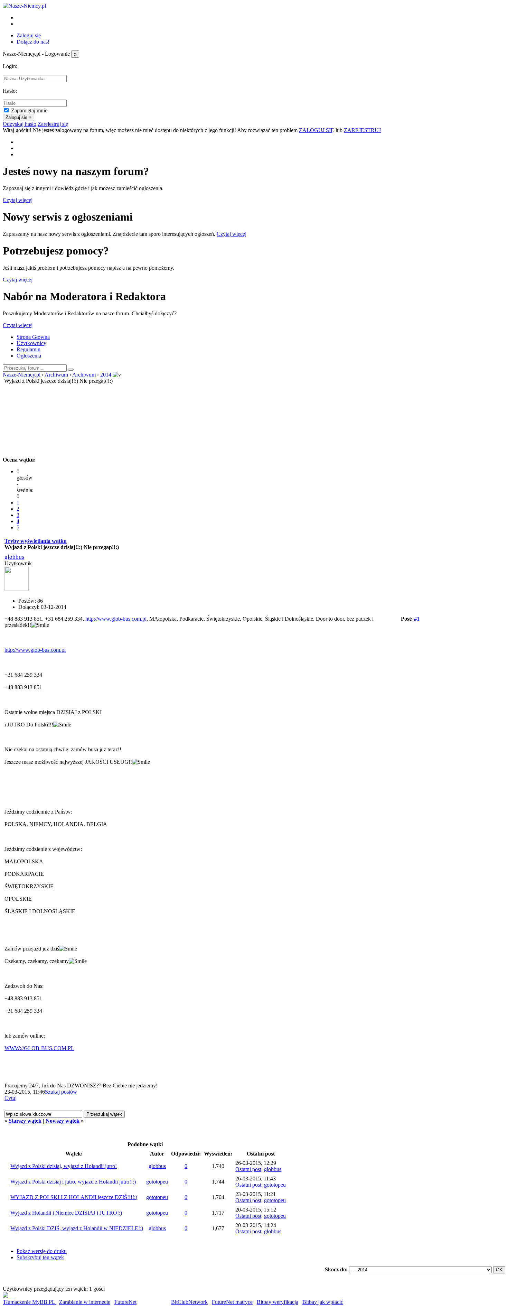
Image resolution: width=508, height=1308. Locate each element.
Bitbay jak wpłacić (322, 1302)
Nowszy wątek (62, 1121)
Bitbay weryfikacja (277, 1302)
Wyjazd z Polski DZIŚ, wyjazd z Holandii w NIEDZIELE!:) (76, 1228)
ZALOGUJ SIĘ (316, 130)
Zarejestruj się (53, 124)
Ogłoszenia (29, 356)
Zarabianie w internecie (84, 1302)
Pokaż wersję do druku (42, 1251)
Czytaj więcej (17, 200)
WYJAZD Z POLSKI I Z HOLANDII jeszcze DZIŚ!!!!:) (73, 1197)
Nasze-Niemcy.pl (21, 375)
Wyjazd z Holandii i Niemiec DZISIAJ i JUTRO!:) (66, 1213)
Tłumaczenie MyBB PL (29, 1302)
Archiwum (56, 375)
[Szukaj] (71, 370)
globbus (14, 557)
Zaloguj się (29, 35)
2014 (105, 375)
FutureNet (125, 1302)
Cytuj (10, 1098)
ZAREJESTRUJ (362, 130)
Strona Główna (33, 337)
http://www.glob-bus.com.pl (116, 619)
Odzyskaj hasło (19, 124)
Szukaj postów (61, 1092)
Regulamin (28, 349)
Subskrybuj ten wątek (40, 1257)
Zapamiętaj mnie (29, 110)
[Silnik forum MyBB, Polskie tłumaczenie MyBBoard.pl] (9, 1296)
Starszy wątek (25, 1121)
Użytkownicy (31, 343)
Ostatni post (248, 1169)
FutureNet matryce (232, 1302)
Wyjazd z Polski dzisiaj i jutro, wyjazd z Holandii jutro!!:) (73, 1182)
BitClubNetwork (189, 1302)
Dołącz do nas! (33, 42)
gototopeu (157, 1182)
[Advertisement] (254, 418)
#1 (417, 619)
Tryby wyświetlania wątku (35, 541)
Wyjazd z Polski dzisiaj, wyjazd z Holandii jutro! (63, 1166)
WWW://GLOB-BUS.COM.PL (39, 1048)
